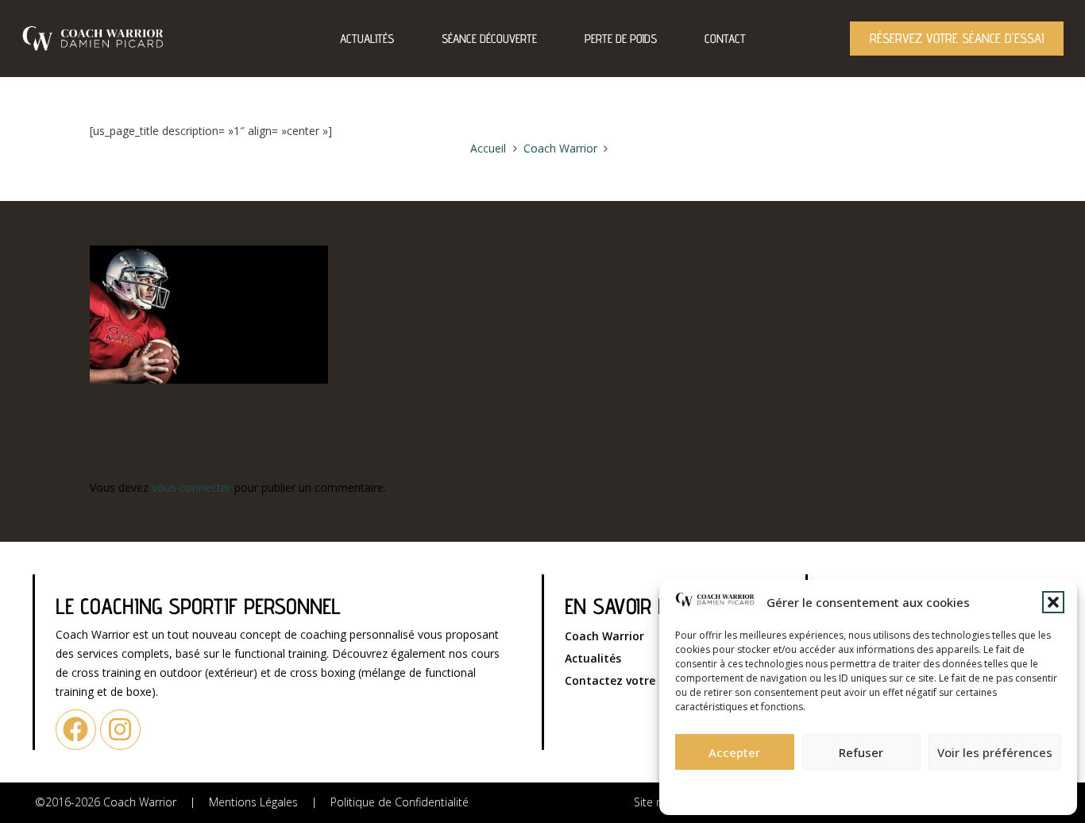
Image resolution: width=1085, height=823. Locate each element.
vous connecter (191, 487)
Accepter (734, 752)
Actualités (367, 38)
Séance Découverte (489, 38)
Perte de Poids (621, 38)
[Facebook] (76, 729)
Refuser (861, 752)
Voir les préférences (994, 752)
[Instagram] (120, 729)
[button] (1053, 602)
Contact (725, 38)
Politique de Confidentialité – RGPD (781, 787)
